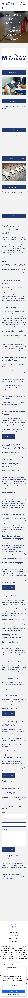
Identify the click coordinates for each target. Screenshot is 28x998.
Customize (14, 985)
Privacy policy (14, 935)
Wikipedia (12, 878)
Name (3, 812)
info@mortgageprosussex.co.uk (13, 757)
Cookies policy (14, 932)
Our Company (13, 72)
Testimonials (12, 187)
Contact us (7, 436)
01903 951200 (14, 806)
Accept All (14, 991)
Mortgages (12, 101)
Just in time (14, 941)
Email (4, 821)
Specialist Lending (12, 130)
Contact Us (12, 215)
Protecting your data (14, 938)
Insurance (13, 158)
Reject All (13, 988)
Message (5, 829)
